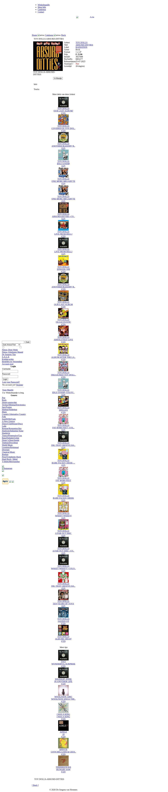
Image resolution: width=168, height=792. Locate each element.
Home (34, 35)
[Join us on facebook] (3, 465)
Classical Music (8, 452)
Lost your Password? (11, 382)
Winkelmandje (44, 5)
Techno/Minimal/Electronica (13, 405)
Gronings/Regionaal (10, 447)
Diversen (5, 450)
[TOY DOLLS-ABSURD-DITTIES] (48, 70)
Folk (4, 417)
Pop (3, 398)
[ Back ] (35, 785)
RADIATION (81, 47)
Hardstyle (6, 433)
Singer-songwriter (9, 402)
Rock (4, 400)
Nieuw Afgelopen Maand (12, 352)
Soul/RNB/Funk (9, 419)
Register (19, 385)
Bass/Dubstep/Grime (10, 438)
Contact (41, 12)
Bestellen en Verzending (12, 361)
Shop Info (42, 7)
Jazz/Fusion (7, 407)
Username (6, 369)
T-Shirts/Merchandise (11, 461)
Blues (4, 412)
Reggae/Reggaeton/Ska (11, 428)
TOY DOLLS (81, 42)
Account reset (7, 364)
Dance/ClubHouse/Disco (12, 424)
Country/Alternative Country (14, 414)
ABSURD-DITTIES (84, 45)
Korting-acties (8, 359)
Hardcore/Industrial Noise (12, 431)
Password (6, 374)
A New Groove (8, 421)
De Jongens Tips (9, 354)
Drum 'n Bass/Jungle (10, 440)
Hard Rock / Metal (9, 459)
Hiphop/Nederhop (9, 409)
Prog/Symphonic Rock (11, 457)
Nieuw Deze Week (10, 350)
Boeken (5, 454)
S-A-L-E (5, 357)
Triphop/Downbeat (10, 443)
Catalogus (42, 9)
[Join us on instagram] (7, 468)
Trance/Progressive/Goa (12, 435)
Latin (4, 426)
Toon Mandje (7, 390)
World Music (7, 445)
